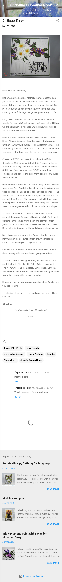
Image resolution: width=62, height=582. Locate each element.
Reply (17, 381)
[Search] (58, 6)
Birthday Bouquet (13, 498)
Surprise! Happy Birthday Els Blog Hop (26, 463)
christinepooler (22, 387)
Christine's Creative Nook (31, 5)
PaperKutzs (20, 372)
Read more (53, 489)
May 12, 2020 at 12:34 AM (39, 372)
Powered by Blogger (33, 576)
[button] (58, 21)
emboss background (14, 354)
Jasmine (51, 354)
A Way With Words (13, 348)
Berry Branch (32, 348)
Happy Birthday (35, 354)
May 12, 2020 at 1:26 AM (42, 388)
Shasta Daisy (10, 360)
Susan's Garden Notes (31, 360)
